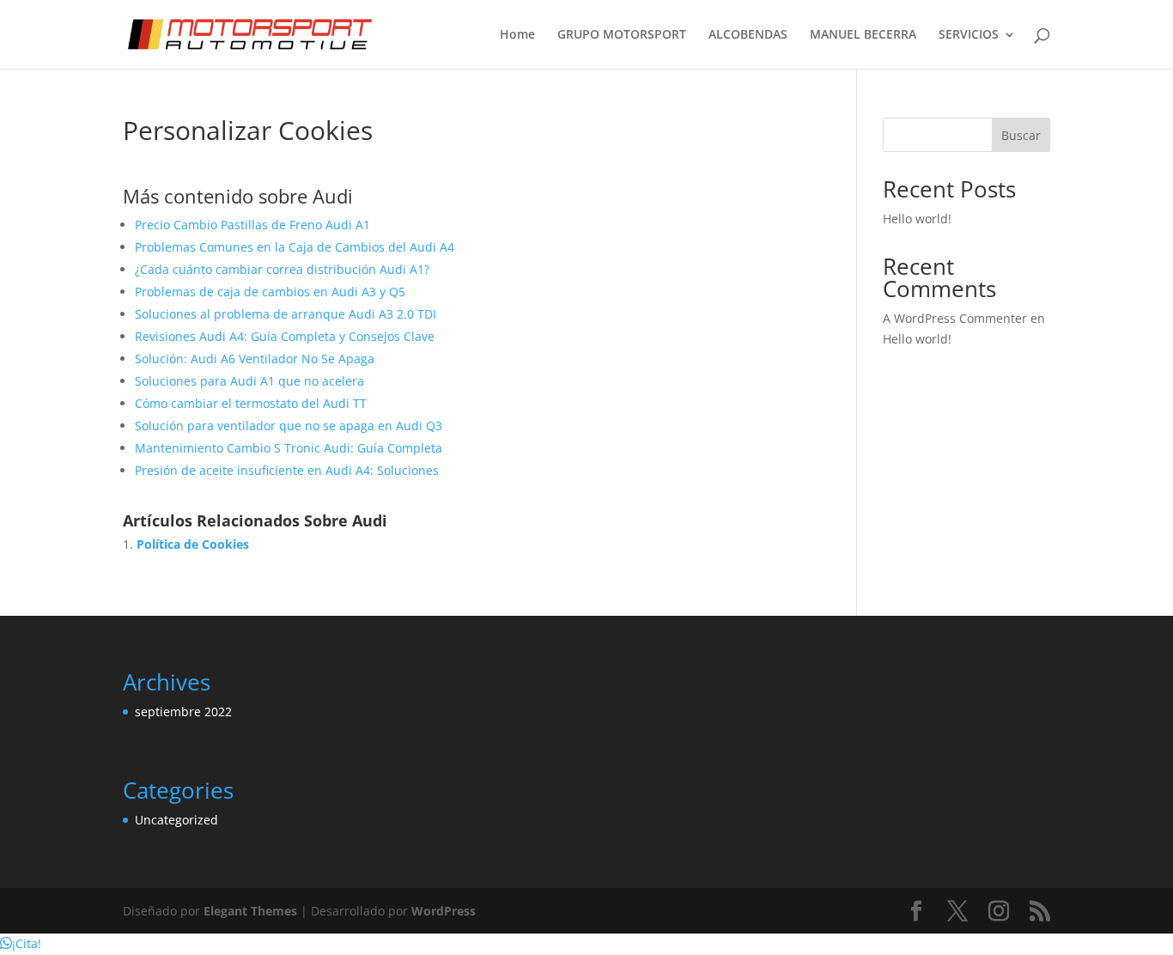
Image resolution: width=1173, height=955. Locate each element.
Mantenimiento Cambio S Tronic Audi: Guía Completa (288, 448)
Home (517, 35)
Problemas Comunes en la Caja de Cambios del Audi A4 (294, 247)
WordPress (443, 911)
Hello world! (917, 218)
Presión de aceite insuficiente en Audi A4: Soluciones (287, 470)
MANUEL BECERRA (863, 35)
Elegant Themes (250, 911)
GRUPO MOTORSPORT (621, 35)
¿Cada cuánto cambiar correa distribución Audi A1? (282, 269)
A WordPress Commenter (955, 318)
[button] (20, 943)
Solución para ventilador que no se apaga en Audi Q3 (288, 425)
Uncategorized (176, 820)
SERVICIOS (969, 35)
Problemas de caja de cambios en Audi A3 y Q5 (270, 291)
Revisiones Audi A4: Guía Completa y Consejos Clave (285, 336)
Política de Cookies (193, 544)
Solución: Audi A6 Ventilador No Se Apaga (254, 358)
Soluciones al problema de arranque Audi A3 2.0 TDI (285, 314)
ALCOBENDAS (747, 35)
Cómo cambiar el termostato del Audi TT (251, 403)
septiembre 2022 (183, 711)
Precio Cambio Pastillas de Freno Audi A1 (252, 224)
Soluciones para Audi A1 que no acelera (249, 381)
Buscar (1021, 135)
